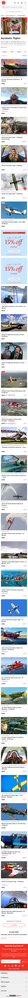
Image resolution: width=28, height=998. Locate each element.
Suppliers (3, 986)
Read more (4, 47)
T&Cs (10, 954)
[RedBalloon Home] (3, 2)
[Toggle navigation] (25, 3)
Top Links (3, 990)
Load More (14, 925)
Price (12, 51)
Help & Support (5, 982)
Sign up (24, 961)
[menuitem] (15, 3)
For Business (5, 977)
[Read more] (7, 12)
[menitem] (18, 3)
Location (4, 51)
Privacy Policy (17, 954)
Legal (10, 968)
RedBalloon (4, 973)
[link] (14, 243)
